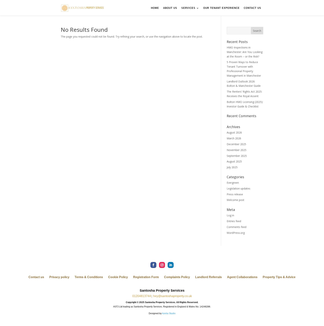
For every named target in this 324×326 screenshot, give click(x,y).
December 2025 (236, 144)
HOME (155, 8)
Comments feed (236, 227)
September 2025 (237, 156)
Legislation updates (238, 188)
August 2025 (234, 161)
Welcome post (235, 200)
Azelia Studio (169, 313)
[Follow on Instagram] (162, 265)
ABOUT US (170, 8)
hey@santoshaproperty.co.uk (172, 296)
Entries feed (234, 221)
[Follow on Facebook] (153, 265)
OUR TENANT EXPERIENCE (221, 8)
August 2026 (234, 132)
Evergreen (233, 182)
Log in (230, 215)
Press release (235, 194)
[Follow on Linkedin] (171, 265)
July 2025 (232, 167)
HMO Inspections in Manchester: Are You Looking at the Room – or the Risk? (244, 52)
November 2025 (236, 150)
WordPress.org (236, 233)
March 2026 (234, 138)
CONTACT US (252, 8)
